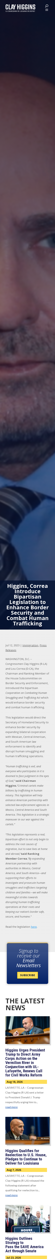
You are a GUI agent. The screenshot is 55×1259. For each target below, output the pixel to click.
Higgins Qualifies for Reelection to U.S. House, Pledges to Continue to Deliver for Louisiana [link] (26, 1157)
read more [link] (11, 1107)
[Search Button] (46, 5)
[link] (20, 8)
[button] (47, 10)
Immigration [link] (30, 645)
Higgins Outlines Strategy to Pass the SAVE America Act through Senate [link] (24, 1244)
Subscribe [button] (27, 975)
